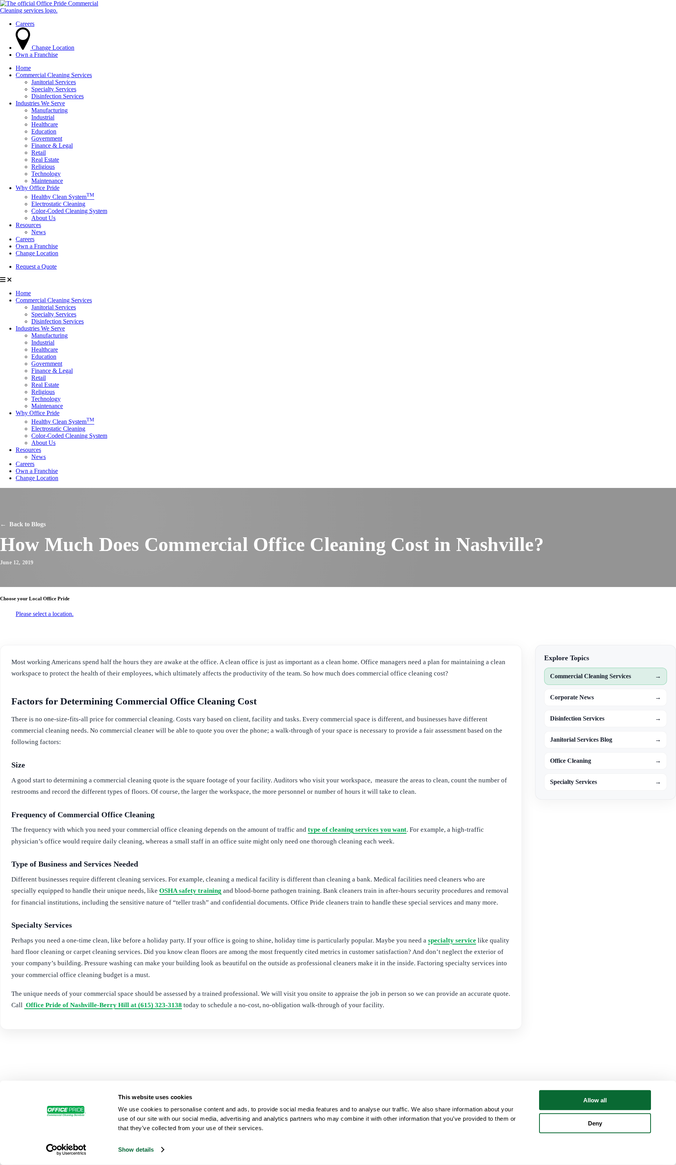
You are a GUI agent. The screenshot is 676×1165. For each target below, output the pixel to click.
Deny (595, 1123)
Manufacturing (49, 110)
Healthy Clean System (62, 196)
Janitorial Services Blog (605, 739)
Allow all (595, 1100)
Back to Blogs (23, 524)
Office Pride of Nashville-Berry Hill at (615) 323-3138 (103, 1005)
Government (46, 138)
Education (43, 131)
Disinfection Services (57, 96)
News (38, 232)
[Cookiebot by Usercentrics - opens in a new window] (66, 1150)
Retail (38, 152)
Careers (25, 239)
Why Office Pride (37, 187)
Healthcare (44, 124)
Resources (28, 225)
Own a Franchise (37, 246)
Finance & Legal (52, 145)
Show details (136, 1149)
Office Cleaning (605, 760)
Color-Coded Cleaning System (69, 211)
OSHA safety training (190, 890)
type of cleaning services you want (357, 829)
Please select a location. (45, 613)
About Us (43, 218)
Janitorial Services (53, 82)
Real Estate (45, 159)
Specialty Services (53, 89)
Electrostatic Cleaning (58, 203)
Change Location (37, 253)
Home (23, 68)
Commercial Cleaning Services (54, 75)
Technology (46, 173)
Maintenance (47, 180)
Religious (43, 166)
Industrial (42, 117)
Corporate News (605, 697)
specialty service (452, 940)
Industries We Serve (40, 103)
